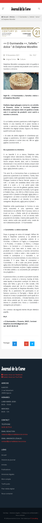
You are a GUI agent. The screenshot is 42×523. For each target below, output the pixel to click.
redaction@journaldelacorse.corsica (14, 434)
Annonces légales (7, 474)
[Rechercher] (39, 9)
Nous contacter (7, 494)
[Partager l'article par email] (26, 344)
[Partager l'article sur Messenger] (20, 342)
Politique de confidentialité (30, 513)
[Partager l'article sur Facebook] (14, 344)
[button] (6, 81)
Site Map (5, 513)
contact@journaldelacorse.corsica (13, 441)
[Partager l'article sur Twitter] (32, 344)
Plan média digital (7, 489)
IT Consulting (34, 518)
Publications (5, 469)
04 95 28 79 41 (6, 427)
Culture (22, 59)
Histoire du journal (8, 460)
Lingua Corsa (11, 59)
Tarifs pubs (5, 484)
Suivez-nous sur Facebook (12, 375)
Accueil (5, 17)
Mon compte (6, 479)
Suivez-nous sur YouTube (12, 377)
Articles (12, 17)
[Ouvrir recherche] (3, 8)
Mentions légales (15, 513)
